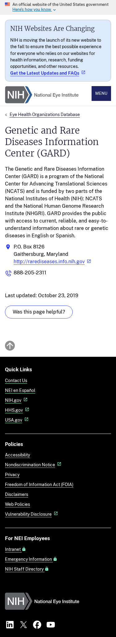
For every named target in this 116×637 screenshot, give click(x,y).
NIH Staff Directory (25, 569)
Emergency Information (29, 559)
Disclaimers (16, 494)
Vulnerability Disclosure (28, 514)
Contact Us (16, 380)
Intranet (13, 549)
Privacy (12, 474)
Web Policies (17, 504)
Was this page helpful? (39, 312)
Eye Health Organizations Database (45, 114)
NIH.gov (13, 400)
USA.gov (13, 420)
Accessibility (17, 454)
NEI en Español (20, 390)
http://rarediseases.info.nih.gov (49, 261)
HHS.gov (14, 410)
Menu (101, 93)
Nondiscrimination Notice (30, 464)
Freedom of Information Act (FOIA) (39, 484)
